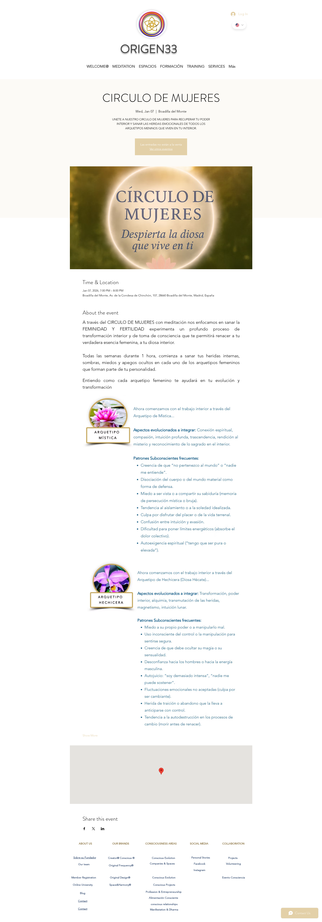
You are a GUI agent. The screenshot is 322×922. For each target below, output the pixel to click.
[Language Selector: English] (239, 25)
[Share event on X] (93, 828)
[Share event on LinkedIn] (102, 828)
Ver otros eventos (161, 149)
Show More (90, 735)
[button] (124, 66)
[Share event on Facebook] (84, 828)
